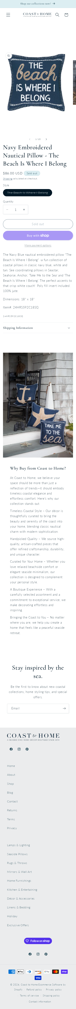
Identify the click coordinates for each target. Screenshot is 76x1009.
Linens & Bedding (18, 907)
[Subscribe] (64, 708)
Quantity (8, 201)
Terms (11, 819)
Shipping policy (51, 995)
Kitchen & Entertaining (22, 889)
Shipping (7, 178)
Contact (12, 801)
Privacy (12, 828)
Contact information (40, 1001)
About (11, 774)
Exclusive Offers (18, 925)
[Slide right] (46, 139)
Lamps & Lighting (18, 845)
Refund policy (34, 989)
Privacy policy (54, 989)
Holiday (12, 916)
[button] (8, 14)
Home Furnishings (19, 880)
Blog (10, 792)
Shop (10, 783)
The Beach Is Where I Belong (29, 193)
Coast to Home (29, 984)
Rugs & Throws (17, 863)
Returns (12, 810)
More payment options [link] (38, 245)
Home (11, 765)
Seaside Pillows (17, 854)
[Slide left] (30, 139)
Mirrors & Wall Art (19, 871)
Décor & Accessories (21, 898)
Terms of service (29, 995)
